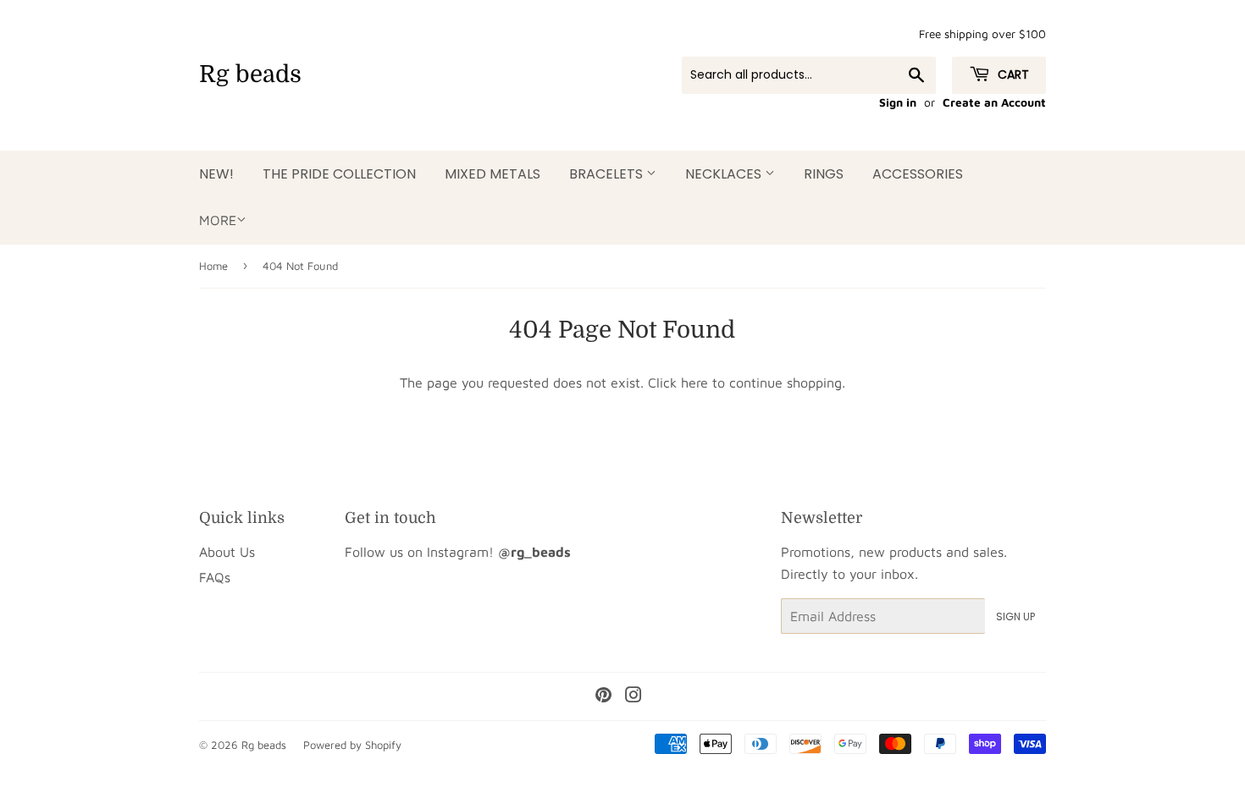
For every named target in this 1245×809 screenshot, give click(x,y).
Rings (824, 174)
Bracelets (607, 174)
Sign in (897, 102)
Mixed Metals (492, 174)
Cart (1011, 74)
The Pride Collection (339, 174)
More (217, 220)
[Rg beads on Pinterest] (603, 696)
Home (213, 265)
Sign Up (1015, 616)
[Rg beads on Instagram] (633, 696)
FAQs (214, 577)
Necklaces (725, 174)
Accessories (917, 174)
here (694, 382)
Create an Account (994, 102)
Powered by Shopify (352, 744)
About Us (227, 551)
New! (216, 174)
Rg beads (250, 74)
